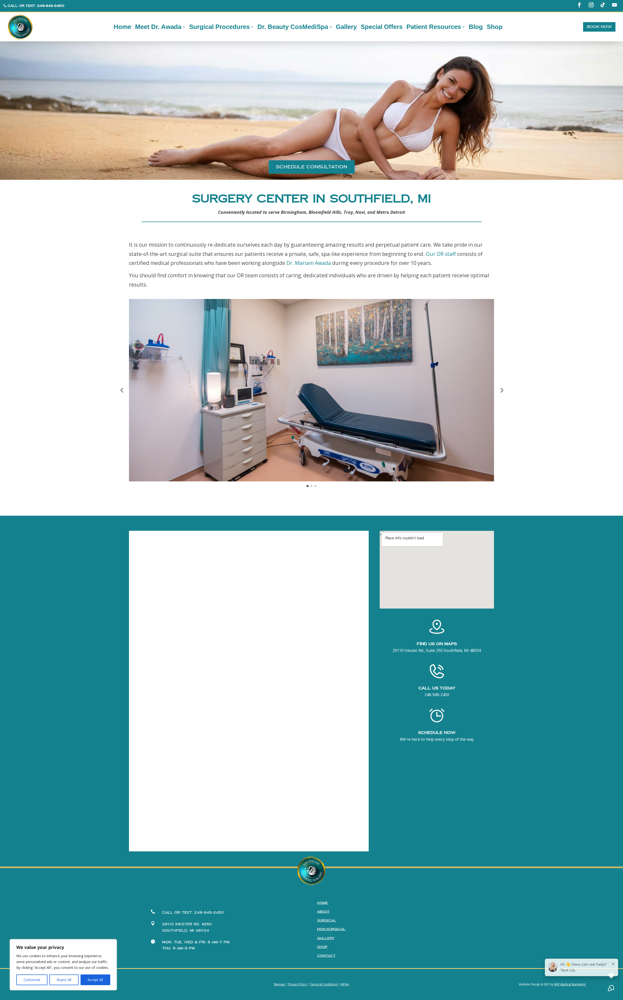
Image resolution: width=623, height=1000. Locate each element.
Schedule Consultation (311, 167)
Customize (32, 979)
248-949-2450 (436, 694)
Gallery (325, 938)
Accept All (95, 979)
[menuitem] (122, 27)
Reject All (64, 979)
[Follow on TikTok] (603, 5)
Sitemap (279, 984)
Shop (322, 947)
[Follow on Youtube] (614, 5)
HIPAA (344, 984)
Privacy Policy (297, 984)
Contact (326, 956)
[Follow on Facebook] (579, 5)
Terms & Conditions (323, 984)
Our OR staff (441, 254)
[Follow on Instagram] (591, 5)
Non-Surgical (331, 929)
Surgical (326, 920)
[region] (63, 964)
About (323, 912)
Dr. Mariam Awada (308, 263)
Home (322, 903)
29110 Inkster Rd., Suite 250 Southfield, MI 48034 (437, 650)
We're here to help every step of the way (437, 739)
